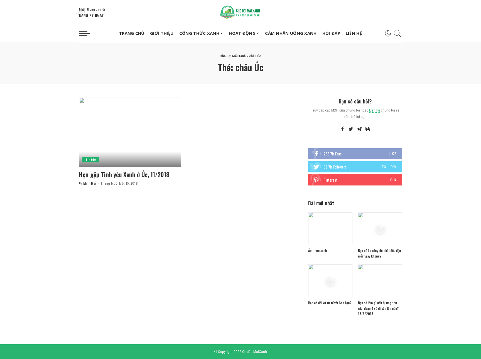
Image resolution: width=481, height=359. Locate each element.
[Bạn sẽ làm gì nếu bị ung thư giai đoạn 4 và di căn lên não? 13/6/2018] (380, 280)
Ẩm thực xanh (317, 250)
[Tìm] (397, 33)
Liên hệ (374, 110)
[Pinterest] (355, 179)
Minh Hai (89, 183)
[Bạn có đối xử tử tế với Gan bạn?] (330, 280)
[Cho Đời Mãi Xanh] (240, 12)
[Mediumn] (368, 129)
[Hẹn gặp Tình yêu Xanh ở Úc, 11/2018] (130, 132)
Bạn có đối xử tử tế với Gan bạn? (329, 302)
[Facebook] (342, 129)
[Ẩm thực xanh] (330, 228)
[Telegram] (359, 129)
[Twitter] (351, 129)
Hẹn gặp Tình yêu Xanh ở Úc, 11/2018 (124, 174)
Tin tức (91, 160)
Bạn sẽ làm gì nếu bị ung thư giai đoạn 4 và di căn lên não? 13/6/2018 (378, 308)
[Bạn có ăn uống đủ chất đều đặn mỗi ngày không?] (380, 228)
